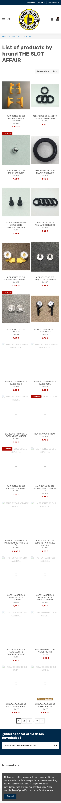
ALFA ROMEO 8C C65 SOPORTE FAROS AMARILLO (16, 278)
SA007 (45, 282)
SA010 (45, 436)
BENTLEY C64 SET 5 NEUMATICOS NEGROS (45, 224)
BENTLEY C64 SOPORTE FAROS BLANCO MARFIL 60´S (16, 542)
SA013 (16, 230)
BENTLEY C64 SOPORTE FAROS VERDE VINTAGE (16, 435)
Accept (10, 796)
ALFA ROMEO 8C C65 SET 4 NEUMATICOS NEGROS (45, 117)
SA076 (45, 121)
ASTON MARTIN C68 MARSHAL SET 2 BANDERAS (16, 597)
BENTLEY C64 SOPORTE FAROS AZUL (45, 382)
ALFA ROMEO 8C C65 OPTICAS (16, 330)
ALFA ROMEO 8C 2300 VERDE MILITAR (45, 650)
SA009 (16, 334)
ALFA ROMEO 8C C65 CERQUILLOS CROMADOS (45, 278)
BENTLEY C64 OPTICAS (45, 434)
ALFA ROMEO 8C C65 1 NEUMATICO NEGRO (45, 171)
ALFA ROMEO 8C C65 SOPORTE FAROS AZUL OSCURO (45, 542)
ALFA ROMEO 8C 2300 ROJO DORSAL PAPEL (16, 705)
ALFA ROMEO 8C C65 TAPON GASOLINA (16, 171)
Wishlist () (54, 3)
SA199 (45, 655)
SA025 (16, 282)
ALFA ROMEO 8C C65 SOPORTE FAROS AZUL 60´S (45, 488)
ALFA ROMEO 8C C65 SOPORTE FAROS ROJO (16, 487)
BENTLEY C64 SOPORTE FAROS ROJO (16, 382)
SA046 (16, 123)
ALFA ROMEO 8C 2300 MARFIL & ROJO (45, 705)
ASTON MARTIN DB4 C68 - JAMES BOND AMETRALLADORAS (16, 225)
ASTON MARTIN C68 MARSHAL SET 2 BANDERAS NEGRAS (16, 651)
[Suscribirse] (55, 745)
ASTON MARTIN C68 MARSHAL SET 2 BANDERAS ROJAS (45, 597)
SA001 (16, 175)
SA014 (16, 602)
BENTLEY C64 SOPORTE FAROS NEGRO (45, 330)
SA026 (45, 334)
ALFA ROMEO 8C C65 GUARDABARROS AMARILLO (16, 118)
